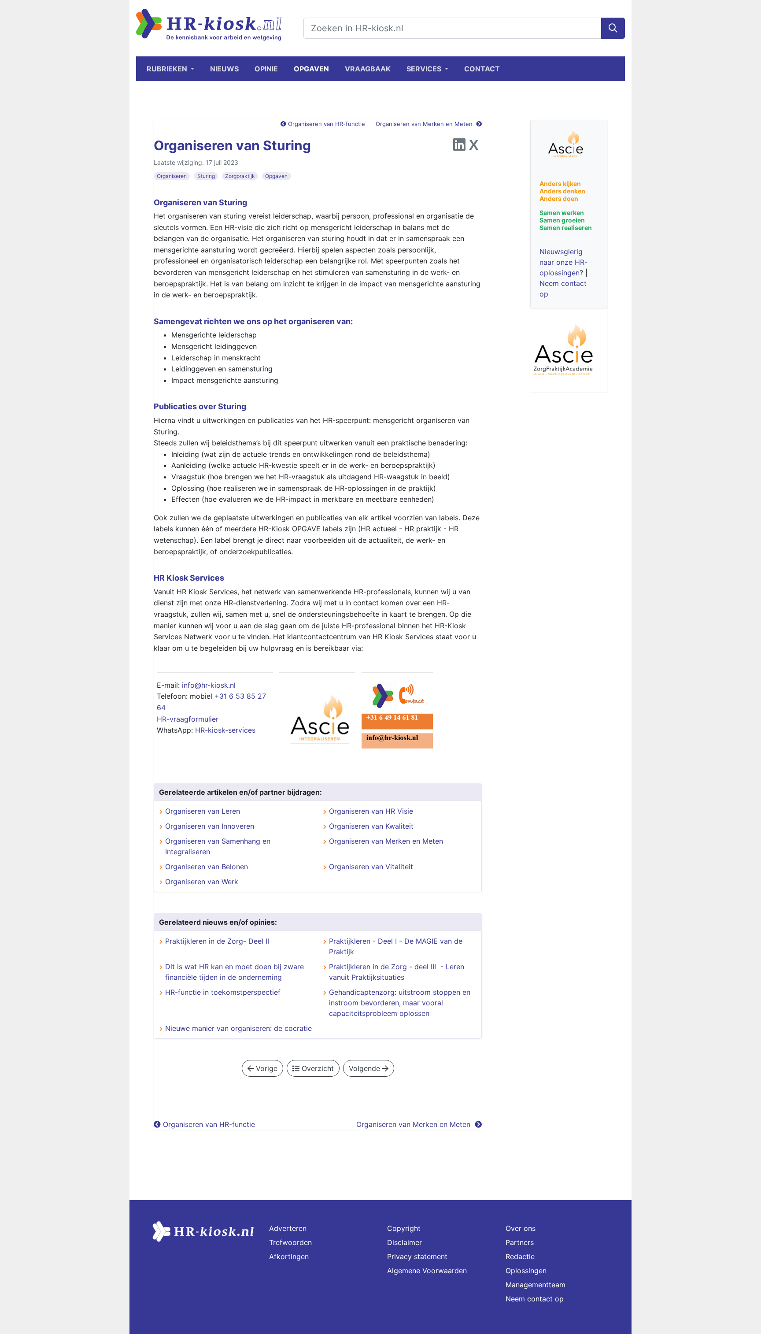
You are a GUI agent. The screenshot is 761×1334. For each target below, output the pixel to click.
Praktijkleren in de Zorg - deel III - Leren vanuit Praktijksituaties (396, 972)
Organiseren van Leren (202, 811)
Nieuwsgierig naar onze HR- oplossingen (563, 262)
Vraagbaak (368, 68)
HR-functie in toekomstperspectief (223, 992)
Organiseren (172, 176)
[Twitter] (473, 147)
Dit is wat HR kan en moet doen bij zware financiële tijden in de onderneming (234, 972)
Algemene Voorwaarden (427, 1270)
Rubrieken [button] (168, 68)
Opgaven (311, 68)
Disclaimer (404, 1242)
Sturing (206, 176)
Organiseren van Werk (201, 881)
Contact (482, 68)
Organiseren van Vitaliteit (371, 866)
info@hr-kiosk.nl (209, 685)
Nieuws (224, 68)
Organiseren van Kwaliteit (371, 826)
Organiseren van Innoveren (209, 826)
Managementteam (535, 1284)
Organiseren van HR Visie (371, 811)
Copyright (404, 1228)
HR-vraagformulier (187, 719)
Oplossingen (526, 1270)
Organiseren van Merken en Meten (426, 123)
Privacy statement (417, 1256)
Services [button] (424, 68)
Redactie (520, 1256)
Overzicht (316, 1068)
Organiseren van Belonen (206, 866)
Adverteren (288, 1228)
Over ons (521, 1228)
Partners (520, 1242)
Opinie (266, 68)
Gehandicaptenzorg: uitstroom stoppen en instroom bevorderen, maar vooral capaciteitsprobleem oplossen (399, 1003)
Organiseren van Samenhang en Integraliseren (217, 846)
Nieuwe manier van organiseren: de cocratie (238, 1028)
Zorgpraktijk (240, 176)
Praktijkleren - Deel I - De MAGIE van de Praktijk (395, 946)
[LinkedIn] (459, 147)
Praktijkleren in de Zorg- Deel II (217, 941)
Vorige (265, 1068)
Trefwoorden (290, 1242)
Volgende (365, 1068)
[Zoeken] (613, 28)
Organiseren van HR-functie (325, 123)
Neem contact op (535, 1298)
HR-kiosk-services (225, 730)
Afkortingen (289, 1256)
